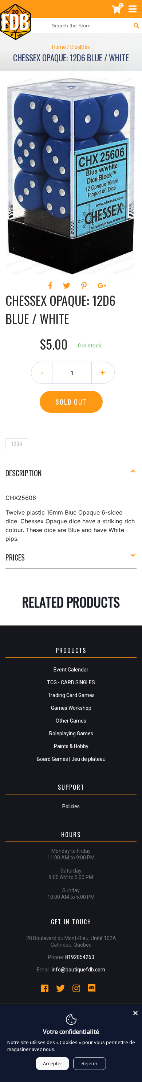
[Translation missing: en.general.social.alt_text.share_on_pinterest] (85, 285)
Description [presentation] (23, 472)
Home (59, 47)
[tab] (71, 475)
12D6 (16, 443)
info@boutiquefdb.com (78, 970)
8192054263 (79, 957)
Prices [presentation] (15, 557)
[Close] (135, 1012)
